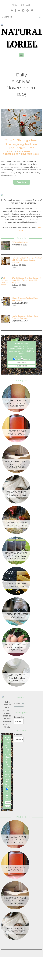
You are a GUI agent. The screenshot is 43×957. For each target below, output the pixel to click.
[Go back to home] (21, 36)
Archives (18, 735)
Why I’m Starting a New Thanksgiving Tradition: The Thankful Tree (21, 144)
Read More (21, 182)
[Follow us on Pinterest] (27, 10)
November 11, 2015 (30, 154)
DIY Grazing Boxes (20, 242)
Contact (25, 5)
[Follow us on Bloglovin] (31, 10)
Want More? (21, 343)
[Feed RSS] (12, 10)
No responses (10, 154)
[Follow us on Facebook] (15, 10)
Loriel (10, 151)
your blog (17, 359)
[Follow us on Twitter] (19, 10)
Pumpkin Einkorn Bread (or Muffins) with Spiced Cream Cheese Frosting (27, 260)
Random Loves (24, 151)
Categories (19, 717)
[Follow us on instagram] (23, 10)
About (15, 5)
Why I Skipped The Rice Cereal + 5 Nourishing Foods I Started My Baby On (26, 280)
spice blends (26, 359)
